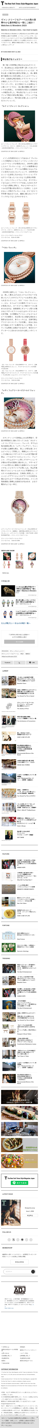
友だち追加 (19, 642)
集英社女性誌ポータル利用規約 (10, 1350)
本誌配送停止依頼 (25, 1358)
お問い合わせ (5, 1353)
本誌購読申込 (5, 1358)
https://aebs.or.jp (9, 1308)
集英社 (3, 1360)
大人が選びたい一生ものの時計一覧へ (15, 623)
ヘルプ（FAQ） (24, 1353)
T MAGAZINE (5, 1363)
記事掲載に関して (25, 1355)
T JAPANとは (5, 1347)
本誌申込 (30, 1215)
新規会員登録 (19, 1262)
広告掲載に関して (7, 1355)
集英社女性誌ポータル (26, 1360)
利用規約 (22, 1347)
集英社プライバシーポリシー (28, 1350)
